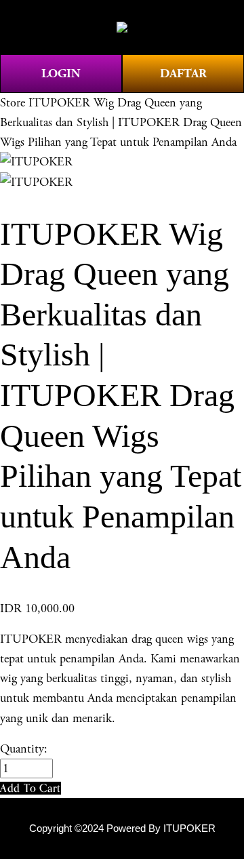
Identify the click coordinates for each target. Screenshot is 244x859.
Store (12, 103)
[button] (30, 788)
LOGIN (61, 73)
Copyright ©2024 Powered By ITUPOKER (122, 828)
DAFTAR (183, 73)
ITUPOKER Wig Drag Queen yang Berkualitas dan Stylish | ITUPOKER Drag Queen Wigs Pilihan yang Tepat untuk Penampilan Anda (121, 122)
